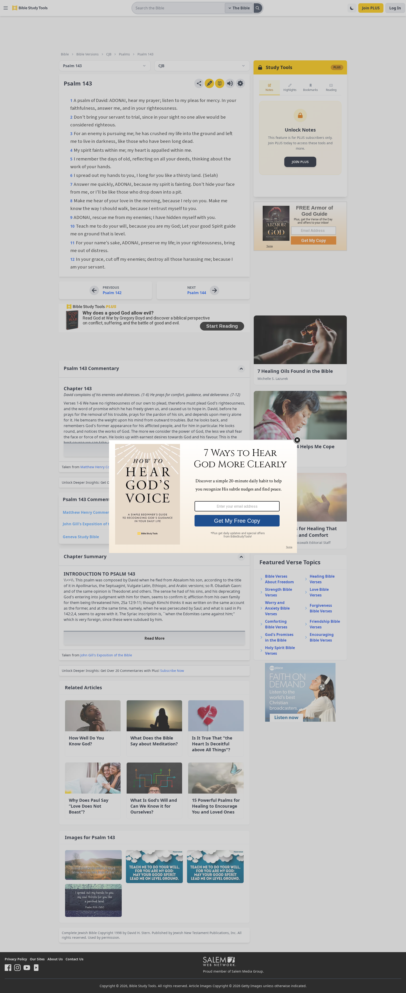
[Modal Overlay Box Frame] (203, 496)
